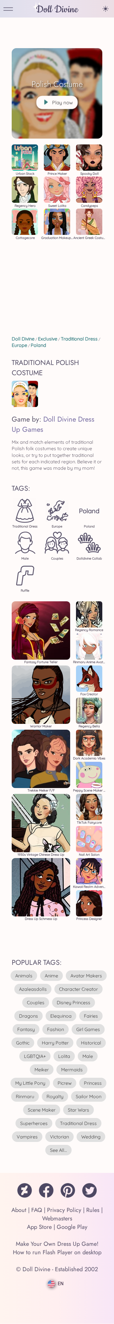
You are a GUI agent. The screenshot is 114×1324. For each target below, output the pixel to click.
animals (23, 976)
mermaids (72, 1070)
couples (35, 1002)
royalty (54, 1096)
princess (93, 1083)
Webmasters (57, 1218)
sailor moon (88, 1096)
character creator (78, 989)
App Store (39, 1227)
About (18, 1210)
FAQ (36, 1210)
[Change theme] (105, 8)
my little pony (30, 1083)
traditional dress (78, 1123)
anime (51, 976)
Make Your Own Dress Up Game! (57, 1244)
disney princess (73, 1002)
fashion (55, 1029)
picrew (65, 1083)
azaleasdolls (33, 989)
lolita (64, 1056)
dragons (28, 1016)
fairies (91, 1016)
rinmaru (25, 1096)
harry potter (55, 1043)
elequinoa (61, 1016)
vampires (27, 1137)
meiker (41, 1070)
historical (91, 1043)
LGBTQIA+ (35, 1056)
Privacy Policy (64, 1210)
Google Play (72, 1227)
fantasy (26, 1029)
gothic (23, 1043)
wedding (91, 1137)
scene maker (42, 1110)
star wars (78, 1110)
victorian (59, 1137)
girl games (88, 1029)
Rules (92, 1210)
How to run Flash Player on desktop (57, 1252)
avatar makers (86, 976)
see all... (58, 1150)
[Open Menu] (8, 9)
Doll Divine (57, 9)
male (87, 1056)
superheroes (34, 1123)
